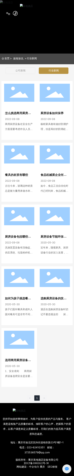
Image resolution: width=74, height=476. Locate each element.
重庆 (42, 466)
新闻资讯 (18, 58)
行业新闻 (54, 70)
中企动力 (34, 466)
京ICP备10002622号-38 (36, 463)
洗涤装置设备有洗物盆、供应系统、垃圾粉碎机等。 (19, 252)
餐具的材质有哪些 (16, 174)
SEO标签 (52, 466)
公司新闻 (20, 70)
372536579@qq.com (37, 452)
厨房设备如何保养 (52, 113)
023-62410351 (36, 447)
